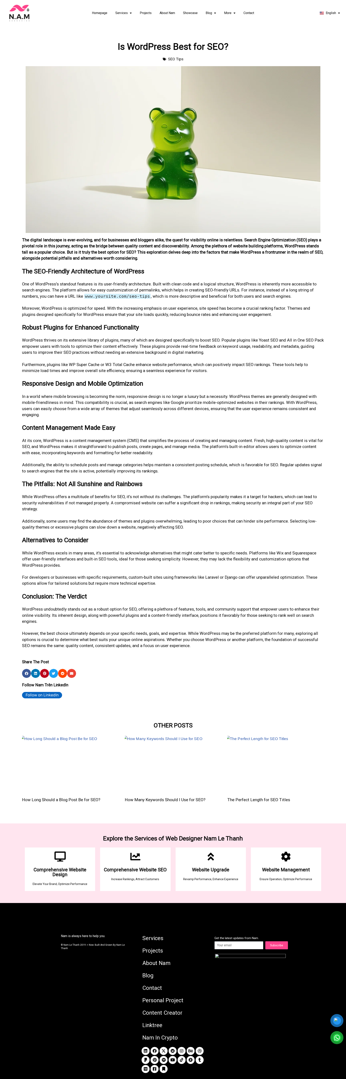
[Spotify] (164, 1060)
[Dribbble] (200, 1051)
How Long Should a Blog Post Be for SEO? (61, 799)
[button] (26, 673)
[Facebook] (155, 1051)
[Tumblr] (200, 1060)
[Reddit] (173, 1051)
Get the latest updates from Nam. (236, 938)
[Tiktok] (182, 1060)
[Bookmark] (164, 1069)
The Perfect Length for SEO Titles (258, 799)
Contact (248, 13)
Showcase (190, 13)
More (227, 13)
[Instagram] (182, 1051)
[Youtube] (173, 1060)
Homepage (99, 13)
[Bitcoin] (191, 1060)
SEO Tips (175, 59)
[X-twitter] (164, 1051)
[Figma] (146, 1060)
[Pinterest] (155, 1060)
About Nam (167, 13)
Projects (146, 13)
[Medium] (146, 1069)
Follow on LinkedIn (42, 695)
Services (121, 13)
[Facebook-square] (155, 1069)
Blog (209, 13)
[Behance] (191, 1051)
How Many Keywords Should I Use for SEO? (165, 799)
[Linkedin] (146, 1051)
